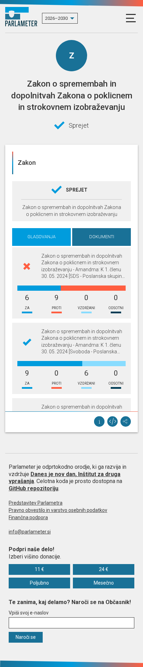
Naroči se (26, 637)
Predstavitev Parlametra (35, 503)
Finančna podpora (28, 517)
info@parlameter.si (30, 532)
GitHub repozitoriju (33, 488)
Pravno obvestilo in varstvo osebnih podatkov (58, 510)
